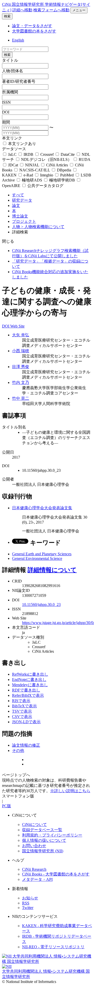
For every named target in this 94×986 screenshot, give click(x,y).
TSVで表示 (22, 711)
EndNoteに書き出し (29, 679)
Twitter (27, 907)
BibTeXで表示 (24, 706)
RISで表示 (21, 701)
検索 (7, 16)
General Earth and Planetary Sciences (41, 554)
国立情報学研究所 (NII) (42, 851)
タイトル (10, 60)
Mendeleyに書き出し (30, 685)
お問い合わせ (34, 846)
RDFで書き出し (26, 690)
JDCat (13, 165)
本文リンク (12, 138)
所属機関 (10, 92)
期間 (6, 122)
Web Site (17, 326)
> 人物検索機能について (42, 227)
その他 (18, 750)
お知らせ (30, 898)
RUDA (84, 159)
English (18, 40)
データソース (14, 149)
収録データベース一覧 (42, 830)
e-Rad (28, 175)
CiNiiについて (34, 824)
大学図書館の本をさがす (34, 31)
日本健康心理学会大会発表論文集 (42, 508)
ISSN (6, 102)
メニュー (78, 10)
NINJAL (32, 165)
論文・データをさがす (32, 26)
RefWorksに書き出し (30, 674)
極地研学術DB (62, 180)
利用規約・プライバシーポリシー (52, 835)
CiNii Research (34, 869)
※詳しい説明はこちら (70, 791)
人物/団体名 (12, 71)
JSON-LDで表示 (26, 722)
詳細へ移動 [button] (22, 10)
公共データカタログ (44, 186)
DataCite (68, 154)
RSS (25, 903)
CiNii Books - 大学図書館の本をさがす (55, 874)
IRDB (28, 154)
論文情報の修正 (26, 745)
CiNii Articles (57, 165)
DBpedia (64, 170)
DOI (5, 112)
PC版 (6, 806)
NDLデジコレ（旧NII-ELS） (46, 159)
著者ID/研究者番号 (18, 81)
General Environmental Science (37, 558)
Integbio (46, 175)
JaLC (12, 154)
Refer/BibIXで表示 (28, 695)
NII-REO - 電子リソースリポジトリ (53, 947)
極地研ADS (32, 180)
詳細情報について (52, 570)
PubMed (67, 175)
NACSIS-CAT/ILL (34, 170)
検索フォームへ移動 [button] (51, 10)
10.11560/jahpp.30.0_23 (41, 604)
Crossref (47, 154)
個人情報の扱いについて (44, 840)
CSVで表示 (22, 716)
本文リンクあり (21, 143)
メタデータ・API (37, 879)
